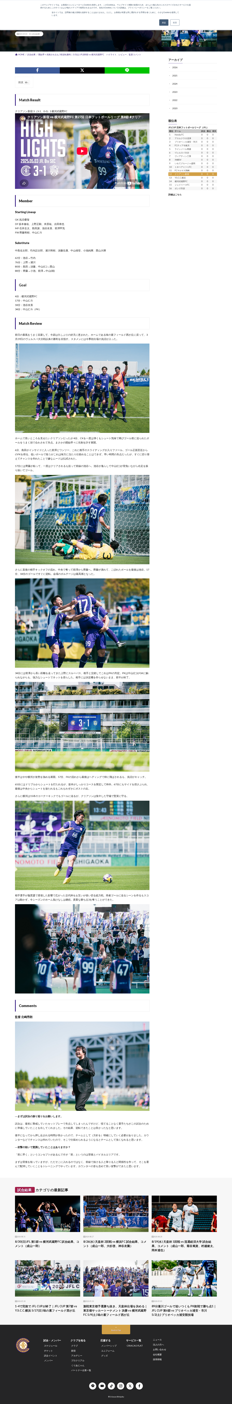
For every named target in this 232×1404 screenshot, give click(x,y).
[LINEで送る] (127, 70)
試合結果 (36, 34)
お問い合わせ (159, 1349)
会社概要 (157, 1354)
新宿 (73, 1350)
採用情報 (157, 1359)
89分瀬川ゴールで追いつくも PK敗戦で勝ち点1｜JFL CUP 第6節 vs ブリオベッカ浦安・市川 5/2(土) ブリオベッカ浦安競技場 (184, 1310)
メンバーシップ (109, 1345)
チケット (48, 1350)
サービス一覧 (133, 1340)
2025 (174, 75)
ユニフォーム (107, 1350)
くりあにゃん (77, 1365)
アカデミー (76, 1355)
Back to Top (116, 1330)
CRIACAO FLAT (135, 1345)
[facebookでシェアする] (37, 70)
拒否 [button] (175, 22)
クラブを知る (78, 1340)
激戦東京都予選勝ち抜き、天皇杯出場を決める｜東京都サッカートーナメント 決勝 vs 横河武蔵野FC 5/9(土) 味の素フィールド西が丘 (115, 1310)
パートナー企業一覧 (81, 1370)
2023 (174, 92)
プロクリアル (77, 1360)
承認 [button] (164, 22)
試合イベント (50, 1355)
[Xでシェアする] (82, 70)
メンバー (48, 1360)
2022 (174, 100)
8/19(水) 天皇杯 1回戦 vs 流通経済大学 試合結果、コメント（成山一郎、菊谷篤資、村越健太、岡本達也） (184, 1246)
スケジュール (50, 1345)
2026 (174, 67)
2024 (174, 83)
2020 (174, 108)
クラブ (74, 1345)
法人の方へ (158, 1344)
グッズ (104, 1355)
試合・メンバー (52, 1340)
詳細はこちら (175, 194)
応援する (106, 1340)
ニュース (157, 1339)
